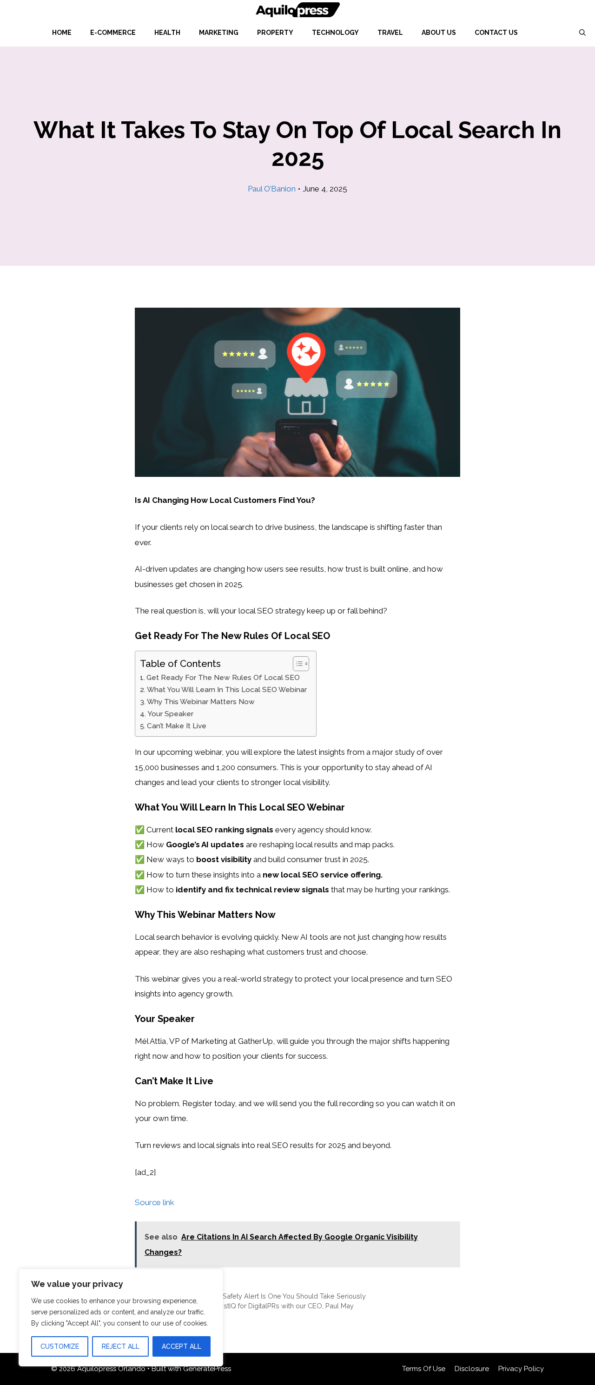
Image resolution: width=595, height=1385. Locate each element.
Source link (154, 1202)
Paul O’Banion (272, 188)
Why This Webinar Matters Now (201, 702)
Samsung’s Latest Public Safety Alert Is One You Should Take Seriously (255, 1296)
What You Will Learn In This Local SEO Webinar (227, 690)
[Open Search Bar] (582, 32)
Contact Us (496, 32)
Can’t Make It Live (176, 726)
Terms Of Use (423, 1369)
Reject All (120, 1346)
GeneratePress (207, 1369)
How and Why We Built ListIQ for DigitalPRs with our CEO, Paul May (249, 1306)
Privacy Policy (521, 1369)
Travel (390, 32)
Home (62, 32)
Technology (335, 32)
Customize (59, 1346)
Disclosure (472, 1369)
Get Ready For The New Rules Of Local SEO (223, 677)
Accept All (181, 1346)
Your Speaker (170, 714)
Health (167, 32)
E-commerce (113, 32)
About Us (439, 32)
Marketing (218, 32)
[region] (121, 1317)
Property (275, 32)
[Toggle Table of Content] (296, 664)
